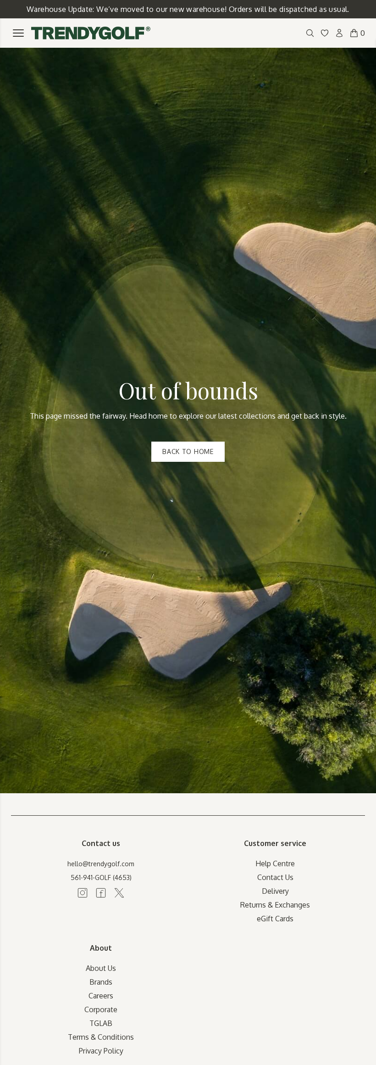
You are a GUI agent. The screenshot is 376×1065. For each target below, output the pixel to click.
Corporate (100, 1009)
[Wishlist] (324, 33)
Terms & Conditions (101, 1037)
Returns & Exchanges (275, 904)
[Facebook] (101, 893)
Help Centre (275, 863)
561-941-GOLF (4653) (101, 877)
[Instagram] (82, 893)
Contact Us (275, 877)
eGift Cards (275, 918)
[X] (119, 893)
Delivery (275, 891)
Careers (100, 995)
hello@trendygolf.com (100, 864)
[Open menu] (18, 33)
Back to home (187, 451)
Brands (100, 982)
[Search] (310, 33)
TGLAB (100, 1023)
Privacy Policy (101, 1050)
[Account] (339, 33)
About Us (101, 968)
